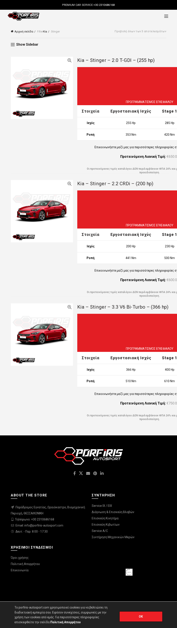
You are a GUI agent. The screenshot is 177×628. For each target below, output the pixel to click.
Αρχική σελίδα (23, 31)
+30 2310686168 (104, 4)
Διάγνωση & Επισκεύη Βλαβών (113, 512)
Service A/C (100, 531)
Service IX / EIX (102, 505)
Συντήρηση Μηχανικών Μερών (113, 537)
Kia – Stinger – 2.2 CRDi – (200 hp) (115, 183)
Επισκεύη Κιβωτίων (106, 524)
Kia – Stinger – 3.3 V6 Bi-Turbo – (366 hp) (123, 307)
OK (141, 616)
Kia (45, 31)
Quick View (69, 60)
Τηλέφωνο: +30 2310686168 (34, 519)
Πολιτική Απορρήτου (25, 564)
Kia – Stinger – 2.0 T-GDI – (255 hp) (116, 60)
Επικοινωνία (19, 570)
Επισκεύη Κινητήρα (105, 518)
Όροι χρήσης (20, 557)
